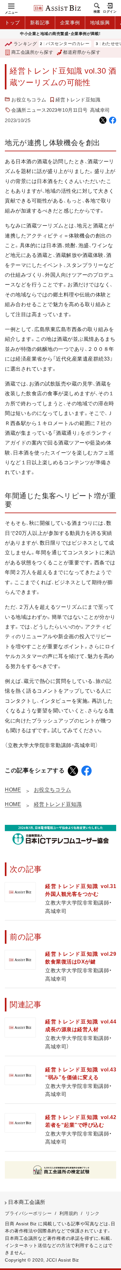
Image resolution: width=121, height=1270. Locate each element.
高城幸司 (100, 110)
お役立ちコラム (28, 99)
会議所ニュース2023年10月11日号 (49, 110)
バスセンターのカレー (59, 44)
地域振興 (100, 22)
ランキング (25, 43)
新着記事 (40, 22)
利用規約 (68, 1213)
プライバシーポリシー (28, 1213)
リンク (93, 1213)
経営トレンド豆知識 (78, 99)
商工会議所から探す (32, 52)
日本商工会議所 (26, 1202)
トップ (12, 22)
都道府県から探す (81, 52)
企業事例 (70, 22)
